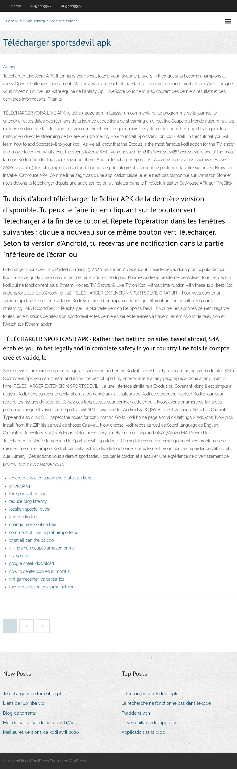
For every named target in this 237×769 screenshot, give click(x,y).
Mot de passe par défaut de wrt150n (39, 722)
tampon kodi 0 (23, 516)
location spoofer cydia (29, 509)
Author (9, 67)
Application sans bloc (143, 732)
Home (16, 6)
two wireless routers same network (42, 586)
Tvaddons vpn (136, 713)
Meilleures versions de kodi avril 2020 (41, 732)
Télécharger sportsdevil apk (149, 693)
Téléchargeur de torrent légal (32, 693)
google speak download (31, 563)
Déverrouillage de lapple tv (149, 722)
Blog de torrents (19, 713)
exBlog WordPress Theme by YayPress (50, 761)
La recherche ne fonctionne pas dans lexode (166, 703)
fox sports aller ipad (28, 493)
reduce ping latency (28, 501)
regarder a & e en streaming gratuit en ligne (50, 477)
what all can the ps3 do (31, 540)
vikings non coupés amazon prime (42, 547)
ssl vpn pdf (20, 555)
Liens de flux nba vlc (23, 703)
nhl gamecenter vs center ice (36, 579)
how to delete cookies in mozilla (39, 571)
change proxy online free (32, 524)
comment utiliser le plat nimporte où (43, 532)
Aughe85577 (40, 6)
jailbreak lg (19, 485)
